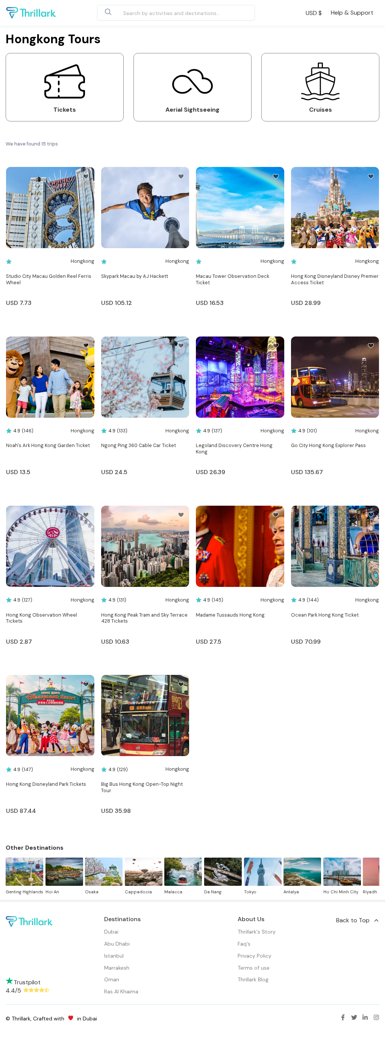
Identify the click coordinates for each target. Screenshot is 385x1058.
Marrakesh (116, 967)
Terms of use (254, 967)
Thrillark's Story (257, 931)
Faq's (244, 943)
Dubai (111, 931)
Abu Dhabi (117, 943)
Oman (111, 979)
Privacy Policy (254, 955)
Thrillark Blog (253, 979)
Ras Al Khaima (121, 991)
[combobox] (167, 12)
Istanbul (114, 955)
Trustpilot (27, 982)
